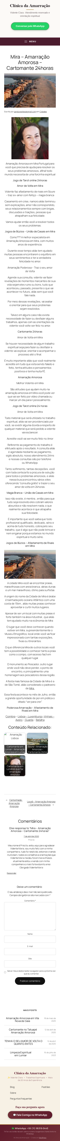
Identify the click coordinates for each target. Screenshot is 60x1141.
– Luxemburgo (34, 716)
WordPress (42, 1138)
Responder (11, 873)
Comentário (30, 900)
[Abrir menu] (30, 42)
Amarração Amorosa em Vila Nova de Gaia (22, 1019)
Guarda (28, 720)
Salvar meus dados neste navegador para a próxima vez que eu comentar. (31, 972)
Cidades (43, 111)
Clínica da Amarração (30, 5)
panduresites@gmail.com (25, 111)
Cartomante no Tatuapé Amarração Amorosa (23, 1031)
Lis (19, 716)
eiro (20, 720)
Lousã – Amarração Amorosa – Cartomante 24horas (41, 803)
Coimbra (10, 716)
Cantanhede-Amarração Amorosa (16, 803)
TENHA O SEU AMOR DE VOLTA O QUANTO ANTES (23, 1042)
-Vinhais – (48, 716)
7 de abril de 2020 (31, 836)
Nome (30, 934)
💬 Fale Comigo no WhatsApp (30, 1114)
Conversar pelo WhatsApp (30, 26)
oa (23, 716)
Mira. (32, 688)
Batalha (40, 720)
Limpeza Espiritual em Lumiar (20, 1054)
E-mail (30, 946)
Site (30, 958)
